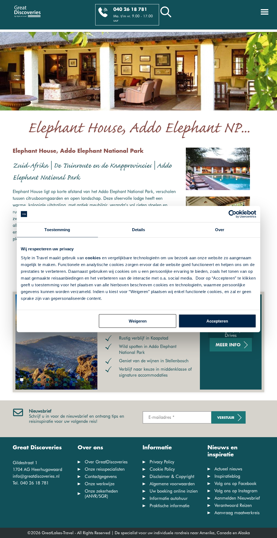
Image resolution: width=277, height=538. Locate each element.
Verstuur (225, 418)
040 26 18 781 (130, 9)
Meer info (228, 345)
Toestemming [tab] (57, 229)
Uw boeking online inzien (174, 491)
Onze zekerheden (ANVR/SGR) (101, 494)
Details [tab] (138, 229)
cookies (93, 257)
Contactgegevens (101, 476)
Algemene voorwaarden (172, 483)
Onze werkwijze (99, 483)
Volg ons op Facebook (235, 483)
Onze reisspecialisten (105, 469)
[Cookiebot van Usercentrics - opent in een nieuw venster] (232, 214)
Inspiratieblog (227, 476)
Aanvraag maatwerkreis (237, 512)
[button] (22, 379)
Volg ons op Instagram (236, 490)
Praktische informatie (169, 505)
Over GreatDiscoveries (106, 461)
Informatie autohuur (169, 498)
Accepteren (217, 320)
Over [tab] (219, 229)
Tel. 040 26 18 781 (31, 483)
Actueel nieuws (228, 468)
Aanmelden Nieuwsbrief (237, 498)
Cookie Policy (162, 469)
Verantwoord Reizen (233, 505)
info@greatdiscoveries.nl (36, 476)
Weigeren (138, 320)
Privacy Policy (162, 461)
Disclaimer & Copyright (172, 476)
